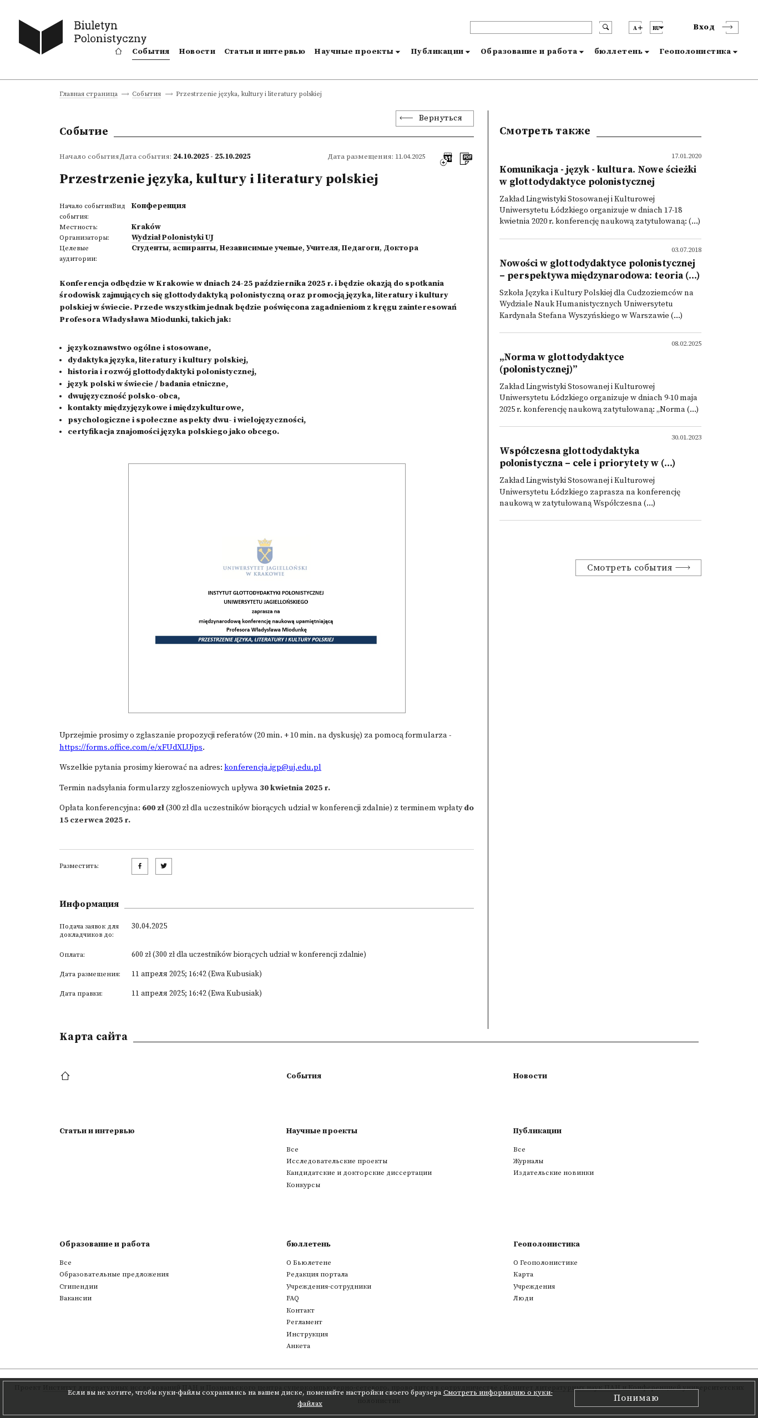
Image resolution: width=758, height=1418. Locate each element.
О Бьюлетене (308, 1262)
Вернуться (441, 118)
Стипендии (78, 1286)
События (151, 52)
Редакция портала (317, 1274)
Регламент (304, 1322)
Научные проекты (354, 52)
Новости (197, 52)
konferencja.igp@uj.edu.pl (272, 768)
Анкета (298, 1345)
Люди (523, 1298)
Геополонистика (695, 52)
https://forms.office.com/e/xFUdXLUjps (131, 748)
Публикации (437, 52)
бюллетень (618, 52)
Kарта (523, 1274)
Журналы (528, 1161)
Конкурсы (303, 1184)
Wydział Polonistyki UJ (173, 238)
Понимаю (636, 1398)
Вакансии (75, 1298)
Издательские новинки (553, 1172)
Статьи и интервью (264, 52)
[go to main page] (85, 39)
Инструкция (307, 1334)
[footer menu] (66, 1076)
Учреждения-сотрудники (328, 1286)
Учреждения (534, 1286)
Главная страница (88, 94)
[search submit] (605, 27)
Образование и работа (529, 52)
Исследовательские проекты (336, 1161)
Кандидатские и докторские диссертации (359, 1172)
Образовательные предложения (114, 1274)
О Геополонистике (545, 1262)
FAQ (292, 1298)
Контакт (300, 1310)
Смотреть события (629, 567)
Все (292, 1149)
